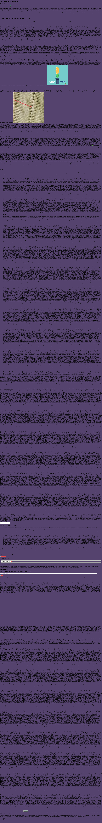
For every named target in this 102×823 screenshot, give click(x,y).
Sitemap (4, 818)
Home (4, 819)
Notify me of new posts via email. (7, 554)
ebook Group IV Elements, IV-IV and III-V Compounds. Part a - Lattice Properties (55, 812)
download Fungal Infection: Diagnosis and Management (11, 812)
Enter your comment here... (5, 521)
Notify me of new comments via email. (8, 552)
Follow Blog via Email (4, 569)
